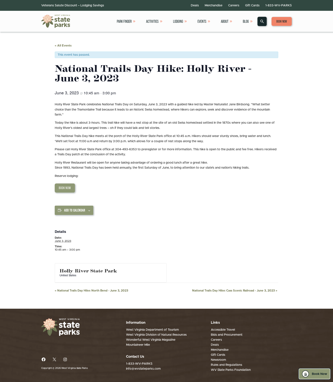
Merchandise (213, 5)
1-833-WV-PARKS (278, 5)
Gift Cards (252, 5)
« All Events (63, 45)
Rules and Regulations (226, 364)
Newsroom (218, 359)
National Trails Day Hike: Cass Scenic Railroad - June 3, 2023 (234, 290)
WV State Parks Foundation (231, 369)
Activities (152, 21)
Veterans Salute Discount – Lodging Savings (72, 5)
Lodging (178, 21)
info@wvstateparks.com (143, 368)
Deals (195, 5)
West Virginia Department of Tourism (152, 329)
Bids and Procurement (226, 334)
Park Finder (124, 21)
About (224, 21)
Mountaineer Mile (138, 344)
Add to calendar (74, 210)
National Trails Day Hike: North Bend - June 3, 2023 (91, 290)
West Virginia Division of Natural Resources (156, 334)
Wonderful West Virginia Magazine (150, 339)
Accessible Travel (223, 329)
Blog (246, 21)
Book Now (281, 21)
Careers (233, 5)
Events (202, 21)
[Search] (262, 21)
